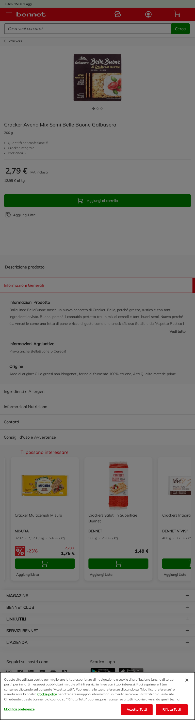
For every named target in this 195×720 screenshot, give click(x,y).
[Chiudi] (186, 680)
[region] (97, 696)
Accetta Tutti (137, 709)
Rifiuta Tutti (171, 709)
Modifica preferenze (19, 709)
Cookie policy (47, 694)
